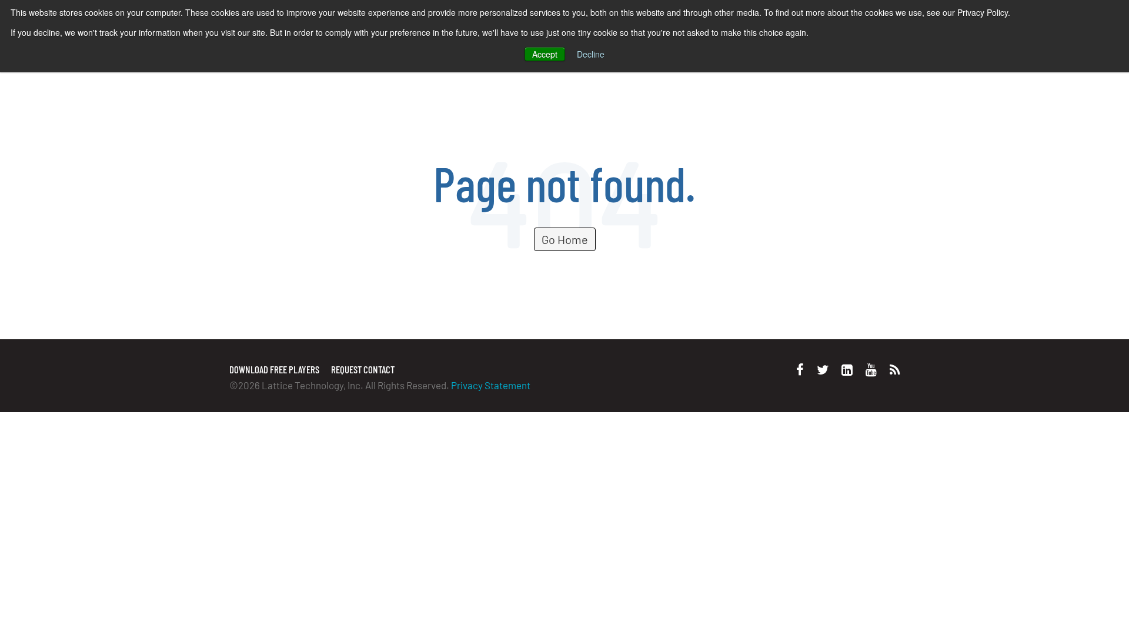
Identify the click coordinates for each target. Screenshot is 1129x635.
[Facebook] (800, 369)
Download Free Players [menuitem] (274, 369)
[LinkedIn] (847, 369)
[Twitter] (823, 369)
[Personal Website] (895, 369)
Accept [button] (544, 54)
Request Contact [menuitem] (363, 369)
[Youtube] (871, 369)
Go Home (565, 239)
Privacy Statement (490, 385)
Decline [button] (590, 54)
